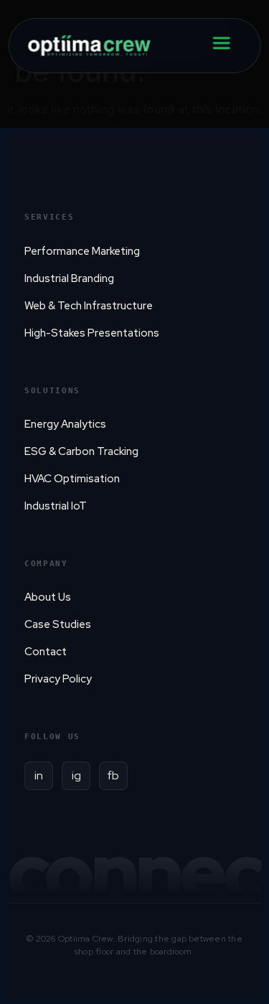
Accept (134, 874)
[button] (247, 740)
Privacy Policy (134, 985)
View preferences (134, 953)
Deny (134, 913)
